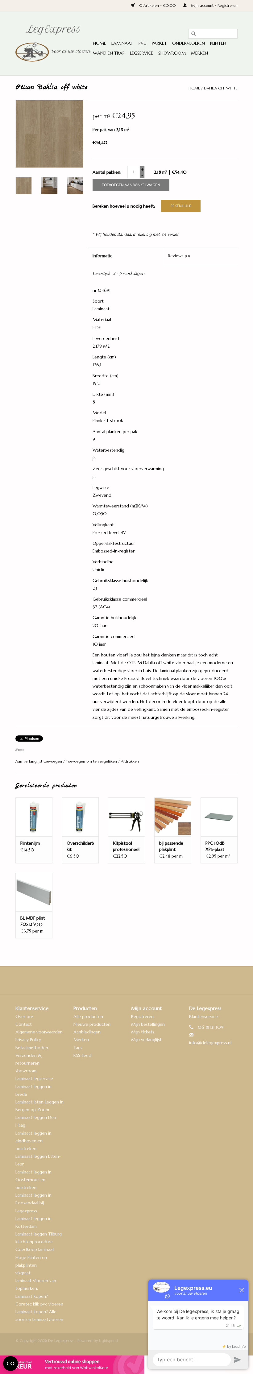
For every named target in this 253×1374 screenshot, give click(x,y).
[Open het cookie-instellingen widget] (10, 1361)
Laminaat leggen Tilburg (38, 1234)
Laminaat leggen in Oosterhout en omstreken (33, 1179)
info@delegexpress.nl (210, 1042)
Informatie (103, 256)
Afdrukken (130, 761)
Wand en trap (109, 53)
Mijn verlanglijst (146, 1039)
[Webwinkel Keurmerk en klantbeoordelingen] (126, 1364)
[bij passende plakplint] (172, 816)
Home (99, 43)
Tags (77, 1047)
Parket (159, 43)
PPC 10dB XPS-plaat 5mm (215, 846)
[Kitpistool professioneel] (126, 816)
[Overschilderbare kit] (80, 816)
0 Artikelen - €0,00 (157, 5)
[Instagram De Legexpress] (143, 980)
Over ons (24, 1016)
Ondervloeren (188, 43)
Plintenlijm (30, 843)
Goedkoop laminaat (34, 1249)
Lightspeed (108, 1340)
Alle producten (88, 1016)
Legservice (141, 53)
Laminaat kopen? (31, 1296)
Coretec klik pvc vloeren (39, 1304)
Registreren (142, 1016)
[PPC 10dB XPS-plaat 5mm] (219, 816)
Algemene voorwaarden (39, 1032)
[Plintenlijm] (33, 816)
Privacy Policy (28, 1039)
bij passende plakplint (171, 846)
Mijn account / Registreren (214, 5)
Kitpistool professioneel (126, 846)
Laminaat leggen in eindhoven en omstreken (33, 1140)
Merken (199, 53)
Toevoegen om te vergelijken (92, 761)
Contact (23, 1024)
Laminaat (122, 43)
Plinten (218, 43)
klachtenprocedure (34, 1241)
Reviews (179, 256)
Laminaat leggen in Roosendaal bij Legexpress (33, 1202)
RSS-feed (82, 1055)
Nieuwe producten (91, 1024)
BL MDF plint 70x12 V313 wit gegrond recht (32, 921)
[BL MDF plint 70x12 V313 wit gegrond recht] (33, 892)
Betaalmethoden (31, 1047)
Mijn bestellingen (148, 1024)
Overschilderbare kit (80, 846)
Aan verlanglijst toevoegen (39, 761)
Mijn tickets (142, 1032)
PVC (143, 43)
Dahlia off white (221, 88)
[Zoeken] (191, 34)
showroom (25, 1071)
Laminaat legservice (34, 1078)
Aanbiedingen (87, 1032)
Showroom (172, 53)
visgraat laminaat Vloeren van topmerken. (35, 1280)
